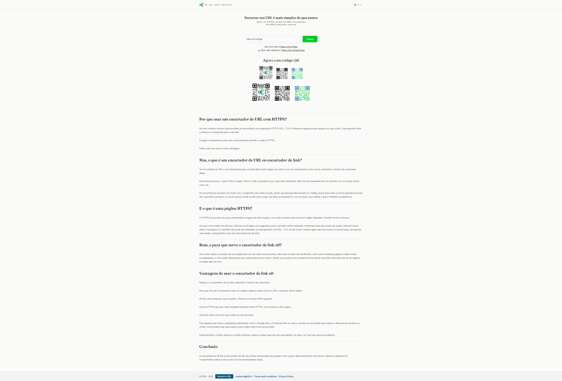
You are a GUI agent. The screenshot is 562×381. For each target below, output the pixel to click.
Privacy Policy (286, 376)
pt (359, 5)
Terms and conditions (265, 376)
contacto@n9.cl (243, 376)
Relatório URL (224, 376)
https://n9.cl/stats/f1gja (293, 50)
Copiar (310, 39)
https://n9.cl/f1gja (289, 46)
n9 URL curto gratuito (218, 5)
